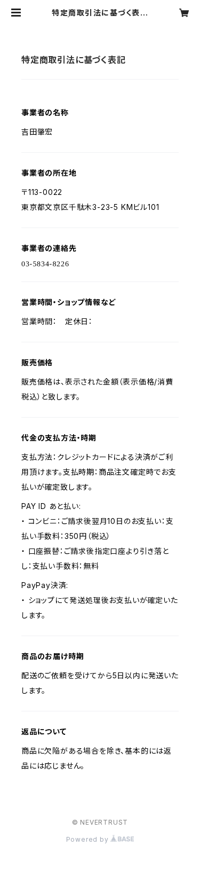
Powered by (88, 839)
